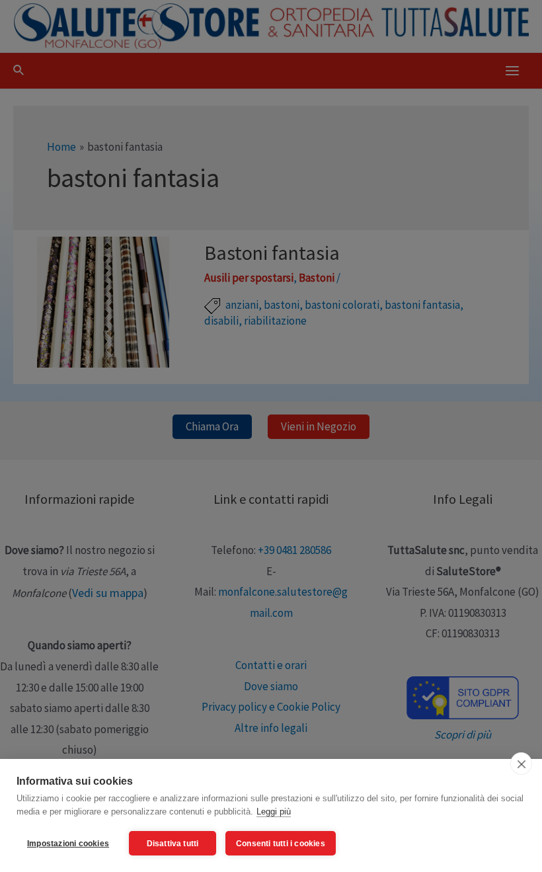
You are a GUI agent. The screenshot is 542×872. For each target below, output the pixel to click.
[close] (521, 763)
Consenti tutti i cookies (280, 843)
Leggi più (273, 811)
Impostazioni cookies (68, 843)
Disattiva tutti (173, 843)
